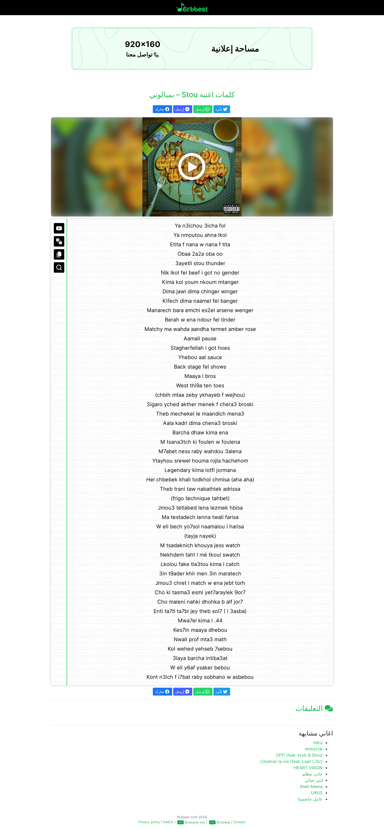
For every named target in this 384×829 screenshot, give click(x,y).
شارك (160, 109)
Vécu (318, 742)
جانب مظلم (312, 774)
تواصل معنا (140, 54)
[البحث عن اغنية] (59, 267)
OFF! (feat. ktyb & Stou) (299, 755)
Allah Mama (311, 786)
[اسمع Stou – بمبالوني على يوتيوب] (192, 167)
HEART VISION (308, 767)
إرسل (180, 109)
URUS (317, 792)
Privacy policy (149, 822)
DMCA (168, 822)
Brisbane (223, 822)
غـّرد (219, 109)
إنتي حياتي (314, 780)
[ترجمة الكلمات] (59, 241)
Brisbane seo (195, 822)
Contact (239, 822)
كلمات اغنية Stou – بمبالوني (192, 94)
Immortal (314, 748)
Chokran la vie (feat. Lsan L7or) (291, 761)
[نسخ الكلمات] (59, 254)
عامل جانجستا (310, 799)
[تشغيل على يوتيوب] (59, 228)
